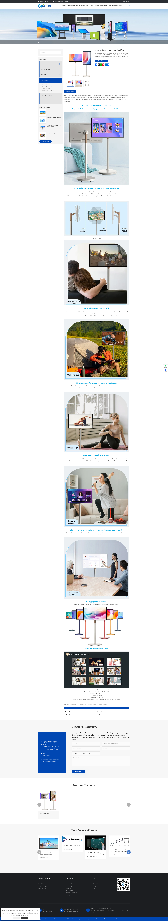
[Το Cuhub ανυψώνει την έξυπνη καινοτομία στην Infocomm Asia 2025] (72, 839)
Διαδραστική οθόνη (45, 64)
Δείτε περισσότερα (45, 141)
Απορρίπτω (16, 918)
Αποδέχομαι (24, 918)
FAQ (94, 888)
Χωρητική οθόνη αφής (51, 110)
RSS (103, 919)
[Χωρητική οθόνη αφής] (42, 112)
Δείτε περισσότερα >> (45, 816)
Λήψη (91, 6)
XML (106, 919)
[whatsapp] (129, 910)
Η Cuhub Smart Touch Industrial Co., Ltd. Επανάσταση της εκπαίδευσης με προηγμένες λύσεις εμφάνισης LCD (95, 853)
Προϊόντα (82, 6)
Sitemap (98, 919)
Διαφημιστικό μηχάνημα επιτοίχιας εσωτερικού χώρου (54, 118)
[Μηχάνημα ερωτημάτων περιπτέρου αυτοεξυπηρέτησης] (42, 128)
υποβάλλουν (78, 771)
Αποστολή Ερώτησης (101, 6)
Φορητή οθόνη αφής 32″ (46, 813)
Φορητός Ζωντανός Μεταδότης (48, 90)
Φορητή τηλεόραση (46, 88)
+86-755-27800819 (44, 1)
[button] (39, 805)
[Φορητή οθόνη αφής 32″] (48, 800)
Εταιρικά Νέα (96, 884)
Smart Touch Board (46, 95)
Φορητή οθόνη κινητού (47, 86)
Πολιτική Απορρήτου (113, 919)
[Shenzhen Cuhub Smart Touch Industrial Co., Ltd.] (44, 6)
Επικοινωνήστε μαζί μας (116, 6)
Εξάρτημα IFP (44, 101)
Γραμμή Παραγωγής (42, 886)
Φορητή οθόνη (53, 42)
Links (93, 919)
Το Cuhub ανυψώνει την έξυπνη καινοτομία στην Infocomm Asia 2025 (71, 846)
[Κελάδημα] (123, 910)
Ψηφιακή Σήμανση (45, 69)
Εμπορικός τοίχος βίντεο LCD (53, 133)
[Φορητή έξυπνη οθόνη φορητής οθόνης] (71, 83)
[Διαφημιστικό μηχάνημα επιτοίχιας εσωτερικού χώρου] (42, 120)
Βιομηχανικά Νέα (96, 886)
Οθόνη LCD (44, 75)
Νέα (87, 6)
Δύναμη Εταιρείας (42, 888)
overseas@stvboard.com (61, 1)
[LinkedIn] (125, 910)
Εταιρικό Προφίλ (41, 884)
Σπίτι (63, 6)
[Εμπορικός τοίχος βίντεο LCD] (42, 135)
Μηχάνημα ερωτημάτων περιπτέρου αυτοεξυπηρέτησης (54, 126)
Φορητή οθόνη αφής (62, 42)
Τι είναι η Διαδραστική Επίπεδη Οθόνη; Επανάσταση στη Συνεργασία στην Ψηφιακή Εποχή (48, 853)
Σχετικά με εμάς (72, 6)
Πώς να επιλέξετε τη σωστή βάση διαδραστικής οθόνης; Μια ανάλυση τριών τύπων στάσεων (119, 850)
